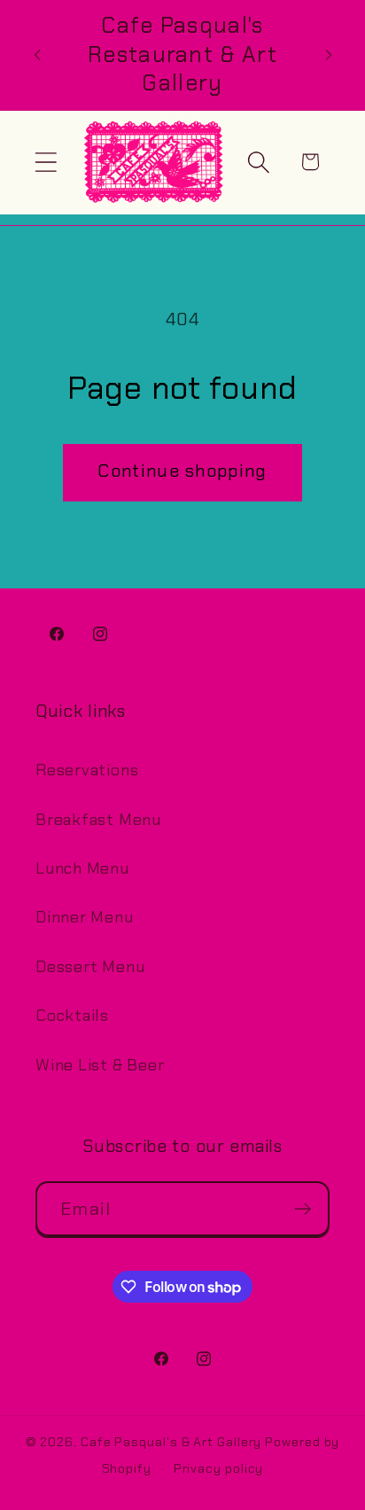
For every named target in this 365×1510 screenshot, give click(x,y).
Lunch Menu (82, 868)
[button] (45, 161)
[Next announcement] (328, 54)
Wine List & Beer (99, 1065)
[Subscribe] (302, 1209)
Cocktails (72, 1015)
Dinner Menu (84, 917)
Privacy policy (219, 1468)
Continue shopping (182, 471)
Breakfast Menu (98, 819)
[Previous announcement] (37, 54)
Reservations (86, 770)
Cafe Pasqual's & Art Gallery (171, 1442)
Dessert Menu (89, 966)
